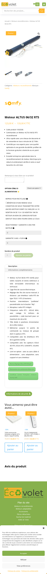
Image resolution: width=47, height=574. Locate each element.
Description (12, 266)
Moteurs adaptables (23, 509)
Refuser (23, 559)
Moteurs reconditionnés (20, 21)
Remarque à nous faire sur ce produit (19, 175)
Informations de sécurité (17, 393)
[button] (43, 528)
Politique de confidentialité (29, 571)
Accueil (7, 21)
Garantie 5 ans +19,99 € (16, 238)
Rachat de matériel (23, 517)
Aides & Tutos (23, 520)
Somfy (7, 88)
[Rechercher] (42, 11)
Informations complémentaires (20, 270)
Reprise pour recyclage (16, 199)
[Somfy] (13, 104)
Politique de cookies (14, 571)
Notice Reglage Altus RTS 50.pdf (20, 364)
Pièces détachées (23, 514)
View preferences (23, 566)
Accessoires (23, 511)
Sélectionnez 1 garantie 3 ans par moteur (20, 226)
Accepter (23, 553)
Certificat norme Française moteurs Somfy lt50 (23, 376)
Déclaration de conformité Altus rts (22, 369)
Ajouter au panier (23, 255)
